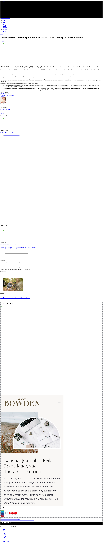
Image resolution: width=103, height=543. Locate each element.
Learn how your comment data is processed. (23, 273)
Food (4, 530)
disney (1, 93)
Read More (2, 113)
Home (4, 1)
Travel (4, 533)
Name (1, 262)
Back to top (2, 524)
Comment (2, 260)
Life (3, 532)
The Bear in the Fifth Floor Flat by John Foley (7, 227)
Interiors (2, 293)
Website (1, 267)
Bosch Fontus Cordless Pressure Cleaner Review (15, 298)
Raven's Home (6, 93)
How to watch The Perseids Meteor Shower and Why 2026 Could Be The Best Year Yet (17, 520)
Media (1, 34)
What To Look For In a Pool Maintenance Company (10, 519)
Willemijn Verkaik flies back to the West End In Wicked (8, 244)
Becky (3, 41)
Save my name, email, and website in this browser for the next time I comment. (17, 269)
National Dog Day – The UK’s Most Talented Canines (8, 109)
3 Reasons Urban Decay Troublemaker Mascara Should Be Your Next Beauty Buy (18, 247)
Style (4, 529)
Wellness (4, 536)
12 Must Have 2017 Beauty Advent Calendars (11, 248)
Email (1, 264)
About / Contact (5, 3)
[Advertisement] (14, 63)
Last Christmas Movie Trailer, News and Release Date (8, 132)
